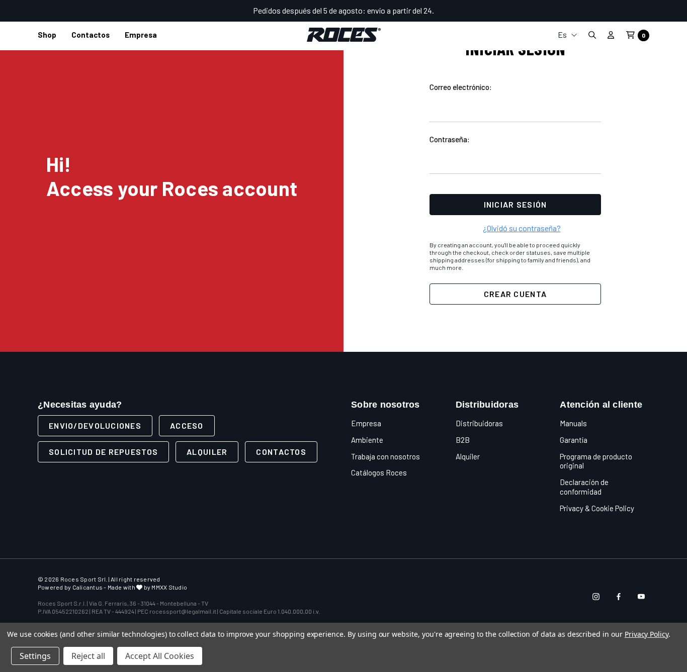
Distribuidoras (479, 423)
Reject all (88, 655)
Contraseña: (450, 139)
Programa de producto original (596, 461)
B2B (463, 439)
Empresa (366, 423)
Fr (567, 86)
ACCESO (187, 425)
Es (563, 34)
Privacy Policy (646, 634)
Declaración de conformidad (584, 486)
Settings (35, 655)
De (567, 103)
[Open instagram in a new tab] (596, 597)
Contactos (281, 451)
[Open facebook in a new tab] (619, 597)
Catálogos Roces (379, 472)
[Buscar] (592, 35)
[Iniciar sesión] (611, 35)
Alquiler (207, 451)
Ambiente (367, 439)
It (567, 54)
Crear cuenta (515, 294)
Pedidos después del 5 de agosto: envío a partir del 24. (343, 10)
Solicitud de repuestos (103, 451)
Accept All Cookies (159, 655)
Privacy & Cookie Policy (597, 508)
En (567, 70)
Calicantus (87, 587)
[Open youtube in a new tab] (641, 597)
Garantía (573, 439)
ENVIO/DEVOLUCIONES (95, 425)
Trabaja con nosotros (385, 456)
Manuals (573, 423)
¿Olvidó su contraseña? (522, 228)
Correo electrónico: (461, 86)
